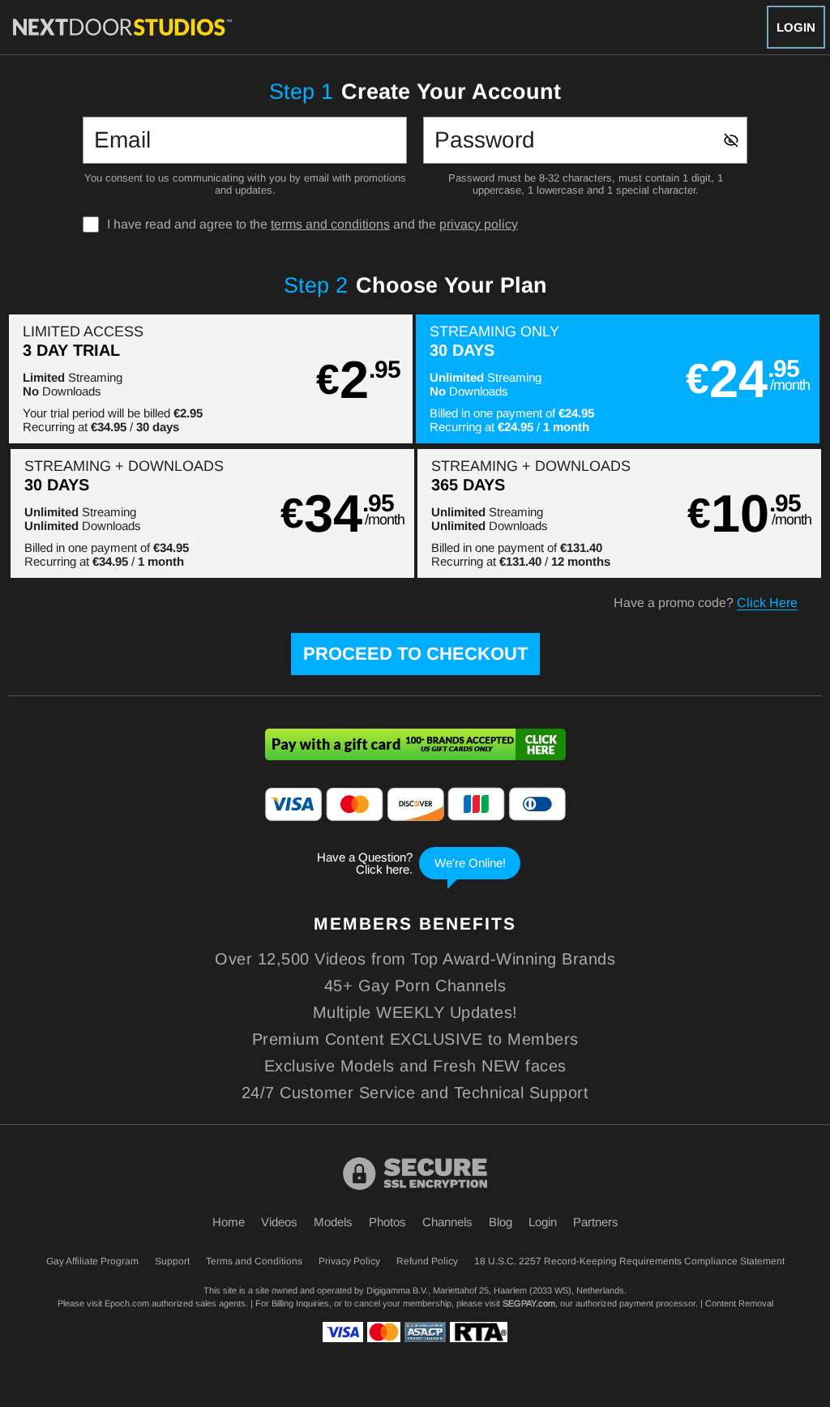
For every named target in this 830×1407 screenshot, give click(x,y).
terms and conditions (330, 224)
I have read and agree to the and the (312, 224)
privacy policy (478, 224)
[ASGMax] (122, 27)
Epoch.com (127, 1303)
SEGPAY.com (529, 1303)
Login (796, 27)
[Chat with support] (415, 863)
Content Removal (739, 1303)
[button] (211, 378)
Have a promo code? (706, 602)
